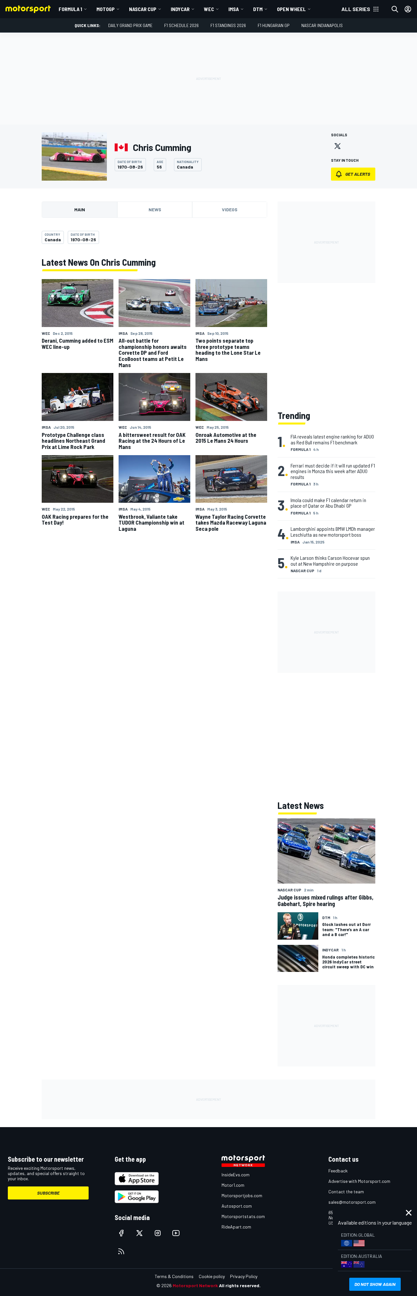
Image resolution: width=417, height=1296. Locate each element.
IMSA (233, 9)
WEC (209, 9)
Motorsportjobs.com (242, 1195)
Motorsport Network (195, 1285)
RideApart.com (236, 1226)
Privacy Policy (243, 1276)
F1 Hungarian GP (274, 25)
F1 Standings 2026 (228, 25)
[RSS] (121, 1251)
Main (79, 209)
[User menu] (407, 9)
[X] (337, 146)
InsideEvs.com (236, 1174)
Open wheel (291, 9)
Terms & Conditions (174, 1276)
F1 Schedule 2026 (181, 25)
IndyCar (180, 9)
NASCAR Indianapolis (322, 25)
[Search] (394, 9)
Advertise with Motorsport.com (359, 1181)
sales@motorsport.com (352, 1202)
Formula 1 (70, 9)
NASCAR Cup (142, 9)
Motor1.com (233, 1185)
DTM (258, 9)
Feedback (338, 1170)
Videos (229, 209)
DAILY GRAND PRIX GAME (130, 25)
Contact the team (346, 1191)
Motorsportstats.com (243, 1216)
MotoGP (105, 9)
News (155, 209)
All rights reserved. (240, 1285)
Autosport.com (237, 1206)
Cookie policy (212, 1276)
